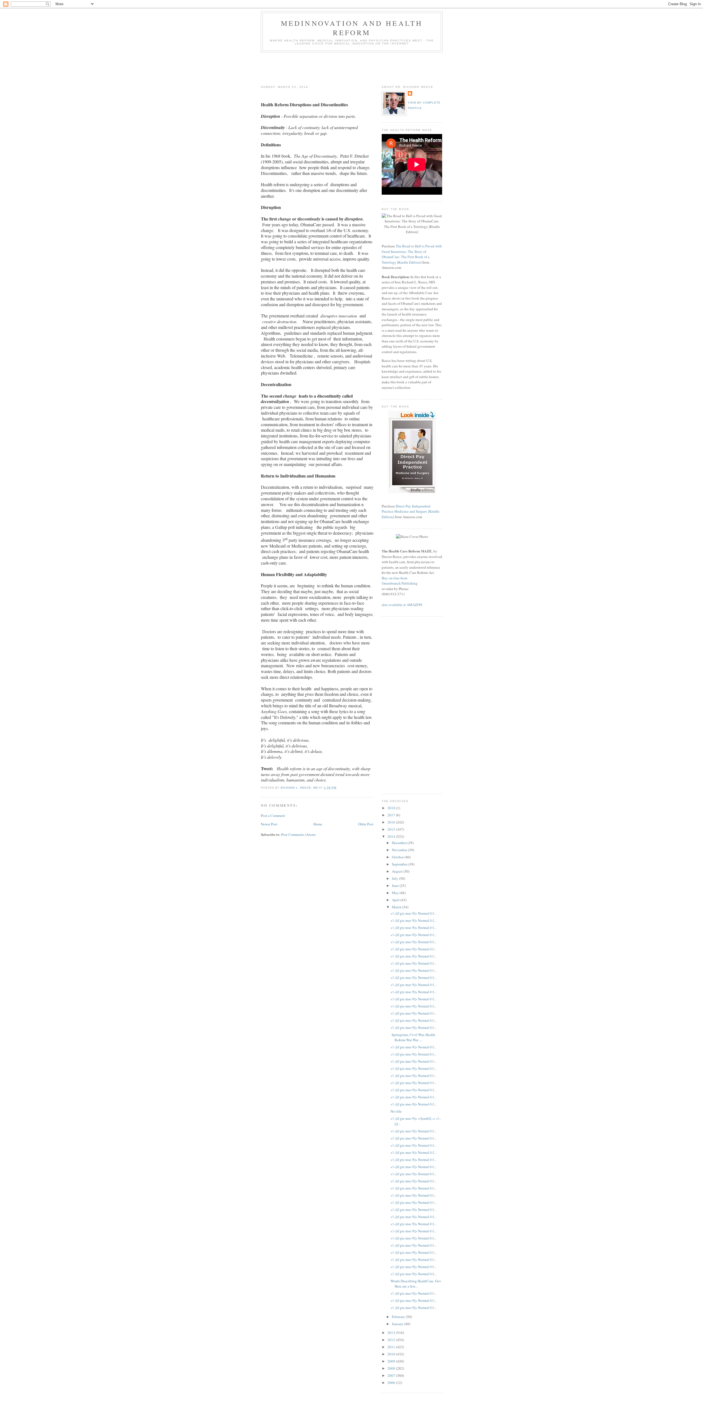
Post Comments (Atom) (298, 834)
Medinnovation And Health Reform (352, 27)
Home (317, 824)
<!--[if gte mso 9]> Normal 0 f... (413, 913)
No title (396, 1111)
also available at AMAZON (402, 604)
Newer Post (269, 824)
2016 (391, 822)
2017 (391, 815)
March (397, 906)
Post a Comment (273, 815)
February (399, 1316)
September (400, 864)
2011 (391, 1346)
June (396, 885)
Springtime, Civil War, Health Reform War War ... (412, 1037)
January (398, 1323)
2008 (391, 1368)
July (395, 878)
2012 (391, 1339)
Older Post (365, 824)
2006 (391, 1382)
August (397, 871)
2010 (391, 1354)
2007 (391, 1375)
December (400, 842)
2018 (391, 807)
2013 (391, 1332)
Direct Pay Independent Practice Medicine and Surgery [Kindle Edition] (410, 511)
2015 (391, 829)
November (400, 849)
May (396, 892)
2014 (391, 836)
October (398, 857)
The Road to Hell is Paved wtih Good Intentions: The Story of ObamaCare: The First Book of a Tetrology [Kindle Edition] (412, 254)
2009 (391, 1361)
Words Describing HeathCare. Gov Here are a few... (415, 1283)
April (396, 899)
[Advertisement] (361, 67)
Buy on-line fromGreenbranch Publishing (400, 581)
